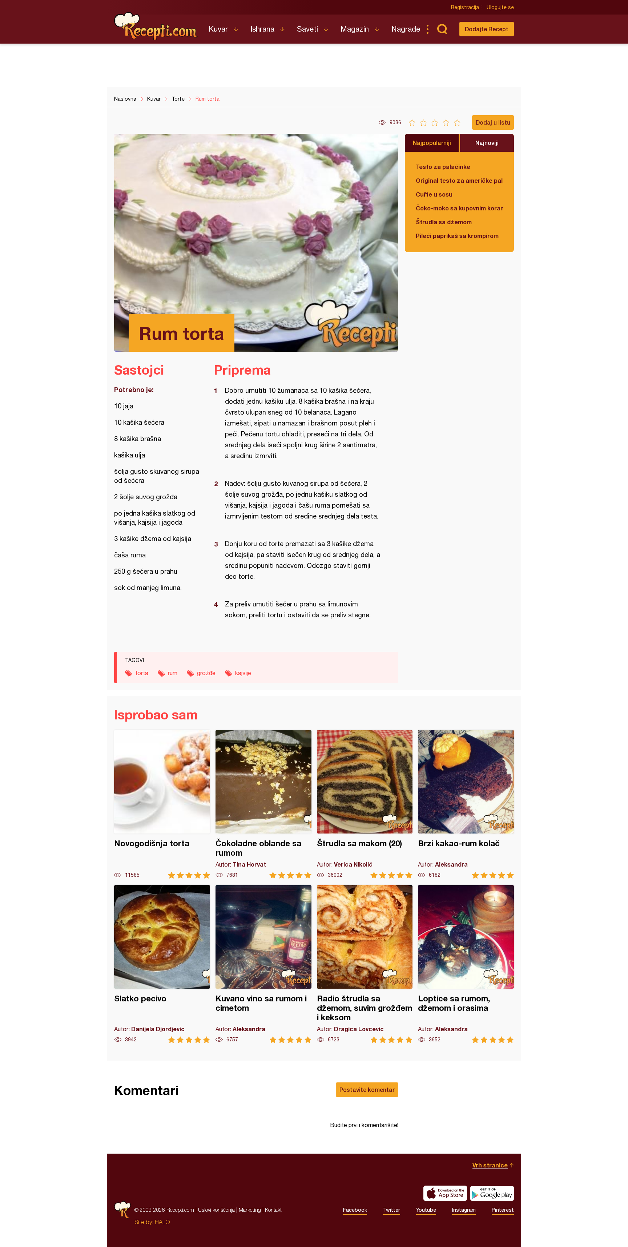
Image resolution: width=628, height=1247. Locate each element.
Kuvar (218, 29)
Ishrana (262, 29)
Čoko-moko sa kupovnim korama (459, 208)
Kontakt (273, 1210)
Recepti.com (156, 26)
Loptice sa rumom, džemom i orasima (466, 964)
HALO (162, 1222)
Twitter (391, 1210)
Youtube (426, 1210)
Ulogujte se (500, 7)
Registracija (465, 7)
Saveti (307, 29)
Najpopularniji (432, 142)
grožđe (206, 673)
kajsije (243, 673)
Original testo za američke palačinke (459, 180)
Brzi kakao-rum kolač (466, 804)
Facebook (355, 1210)
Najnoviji (487, 142)
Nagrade (405, 29)
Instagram (464, 1210)
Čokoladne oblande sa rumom (263, 804)
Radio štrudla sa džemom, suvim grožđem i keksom (365, 964)
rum (172, 673)
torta (141, 673)
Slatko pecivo (162, 964)
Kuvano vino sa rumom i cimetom (263, 964)
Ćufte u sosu (434, 194)
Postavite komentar (367, 1089)
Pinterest (503, 1210)
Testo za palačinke (443, 166)
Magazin (355, 29)
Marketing (250, 1210)
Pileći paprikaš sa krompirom (457, 235)
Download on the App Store (445, 1193)
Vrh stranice (490, 1165)
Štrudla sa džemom (444, 221)
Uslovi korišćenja (216, 1210)
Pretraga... (442, 29)
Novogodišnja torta (162, 804)
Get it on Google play (492, 1193)
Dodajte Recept (486, 28)
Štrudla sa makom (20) (365, 804)
